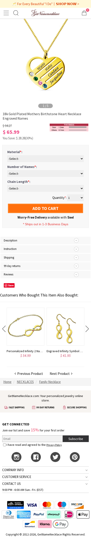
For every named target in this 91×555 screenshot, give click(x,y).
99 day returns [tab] (12, 266)
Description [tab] (10, 240)
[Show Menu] (7, 13)
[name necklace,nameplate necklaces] (46, 13)
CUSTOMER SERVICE (16, 477)
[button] (4, 329)
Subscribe (75, 438)
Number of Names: (22, 167)
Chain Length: (18, 182)
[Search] (16, 13)
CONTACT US (11, 484)
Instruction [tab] (10, 249)
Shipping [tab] (9, 257)
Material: (14, 152)
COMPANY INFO (13, 470)
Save (11, 285)
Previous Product (29, 373)
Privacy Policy (54, 444)
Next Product (60, 373)
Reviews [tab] (8, 274)
